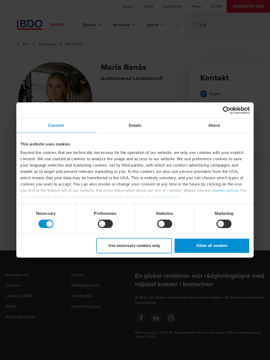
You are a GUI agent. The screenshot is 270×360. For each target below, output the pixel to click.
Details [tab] (135, 125)
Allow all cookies (212, 246)
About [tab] (214, 125)
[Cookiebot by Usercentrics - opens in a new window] (227, 110)
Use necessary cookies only (134, 246)
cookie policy (225, 190)
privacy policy (166, 196)
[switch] (105, 224)
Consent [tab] (56, 125)
